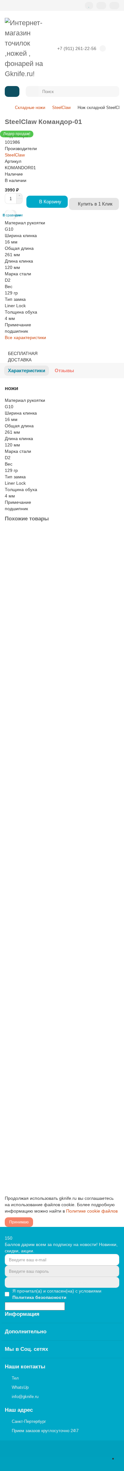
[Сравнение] (101, 5)
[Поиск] (112, 91)
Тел (15, 1378)
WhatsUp (20, 1387)
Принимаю (19, 1222)
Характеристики (26, 370)
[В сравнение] (114, 549)
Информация (22, 1314)
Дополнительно (25, 1332)
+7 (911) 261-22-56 (76, 48)
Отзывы (64, 370)
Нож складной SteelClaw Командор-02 (46, 593)
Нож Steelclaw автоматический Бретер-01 (50, 855)
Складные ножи (30, 107)
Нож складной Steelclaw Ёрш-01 (40, 1117)
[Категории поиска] (32, 91)
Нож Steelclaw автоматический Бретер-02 (50, 986)
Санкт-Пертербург (29, 1421)
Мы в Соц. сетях (26, 1349)
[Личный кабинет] (114, 5)
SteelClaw (61, 107)
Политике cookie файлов (92, 1211)
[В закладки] (114, 536)
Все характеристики (25, 337)
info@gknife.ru (25, 1396)
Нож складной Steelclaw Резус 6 (40, 724)
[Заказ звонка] (120, 1458)
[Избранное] (89, 5)
